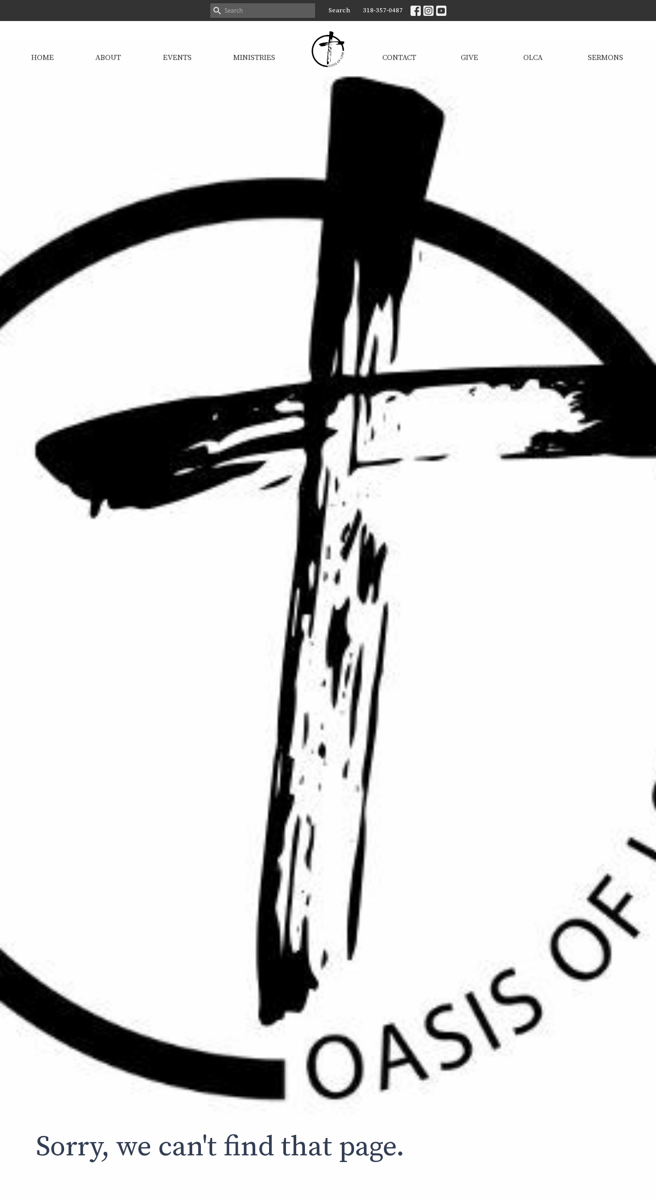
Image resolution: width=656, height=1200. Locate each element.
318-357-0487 (383, 10)
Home (42, 58)
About (108, 58)
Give (469, 58)
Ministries (254, 58)
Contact (399, 58)
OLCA (533, 58)
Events (177, 58)
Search (339, 10)
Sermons (605, 58)
